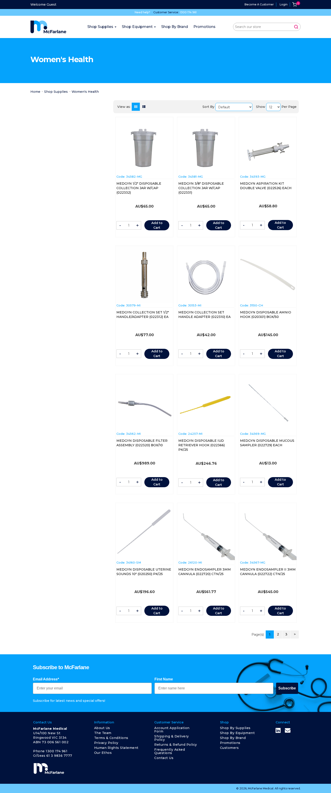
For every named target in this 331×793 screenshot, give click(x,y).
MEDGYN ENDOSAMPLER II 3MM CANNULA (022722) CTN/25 (268, 571)
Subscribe (287, 688)
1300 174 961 (188, 12)
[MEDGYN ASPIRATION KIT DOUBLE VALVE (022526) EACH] (268, 149)
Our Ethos (103, 753)
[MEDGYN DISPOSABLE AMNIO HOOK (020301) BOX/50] (268, 274)
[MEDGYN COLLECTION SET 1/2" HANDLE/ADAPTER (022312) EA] (144, 274)
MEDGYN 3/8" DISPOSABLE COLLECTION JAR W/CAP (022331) (201, 188)
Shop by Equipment (237, 733)
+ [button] (137, 225)
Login (284, 4)
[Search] (296, 27)
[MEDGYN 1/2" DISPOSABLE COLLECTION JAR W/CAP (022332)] (144, 147)
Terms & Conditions (111, 738)
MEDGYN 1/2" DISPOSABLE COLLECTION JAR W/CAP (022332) (138, 188)
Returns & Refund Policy (175, 745)
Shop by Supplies (235, 728)
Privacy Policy (106, 743)
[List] (144, 107)
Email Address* (46, 679)
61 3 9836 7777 (59, 756)
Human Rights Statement (116, 748)
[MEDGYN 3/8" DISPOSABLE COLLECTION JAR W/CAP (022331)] (206, 147)
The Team (102, 733)
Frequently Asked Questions (169, 751)
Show (260, 107)
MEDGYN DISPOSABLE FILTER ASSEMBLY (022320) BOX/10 (142, 443)
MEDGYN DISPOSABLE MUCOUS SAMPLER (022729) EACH (267, 443)
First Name (163, 679)
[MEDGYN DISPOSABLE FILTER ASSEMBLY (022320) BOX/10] (144, 408)
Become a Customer (259, 4)
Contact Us (163, 758)
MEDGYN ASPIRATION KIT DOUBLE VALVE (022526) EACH (266, 185)
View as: (124, 107)
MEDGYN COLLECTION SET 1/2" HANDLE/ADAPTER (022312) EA (142, 314)
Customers (229, 748)
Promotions (230, 743)
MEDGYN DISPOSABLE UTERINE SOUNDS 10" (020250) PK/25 (143, 571)
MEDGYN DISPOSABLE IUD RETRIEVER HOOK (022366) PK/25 (201, 445)
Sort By (208, 107)
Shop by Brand (233, 738)
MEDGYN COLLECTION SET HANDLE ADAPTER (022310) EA (204, 314)
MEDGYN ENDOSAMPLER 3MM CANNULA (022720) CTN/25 (204, 571)
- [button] (120, 225)
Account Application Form (172, 729)
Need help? (142, 12)
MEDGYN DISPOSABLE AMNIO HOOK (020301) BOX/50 (265, 314)
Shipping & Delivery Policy (171, 738)
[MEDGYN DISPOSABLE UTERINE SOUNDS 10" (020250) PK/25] (144, 531)
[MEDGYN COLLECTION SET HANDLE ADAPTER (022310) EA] (206, 275)
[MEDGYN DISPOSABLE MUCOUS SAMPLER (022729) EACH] (268, 402)
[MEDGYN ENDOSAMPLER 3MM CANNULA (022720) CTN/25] (206, 534)
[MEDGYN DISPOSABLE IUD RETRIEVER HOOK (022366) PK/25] (206, 405)
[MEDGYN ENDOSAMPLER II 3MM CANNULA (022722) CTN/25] (268, 534)
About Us (102, 728)
